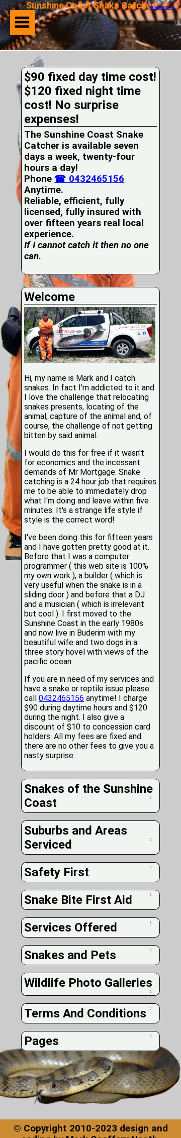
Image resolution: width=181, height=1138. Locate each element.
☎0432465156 (161, 7)
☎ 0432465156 (89, 178)
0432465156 (61, 698)
